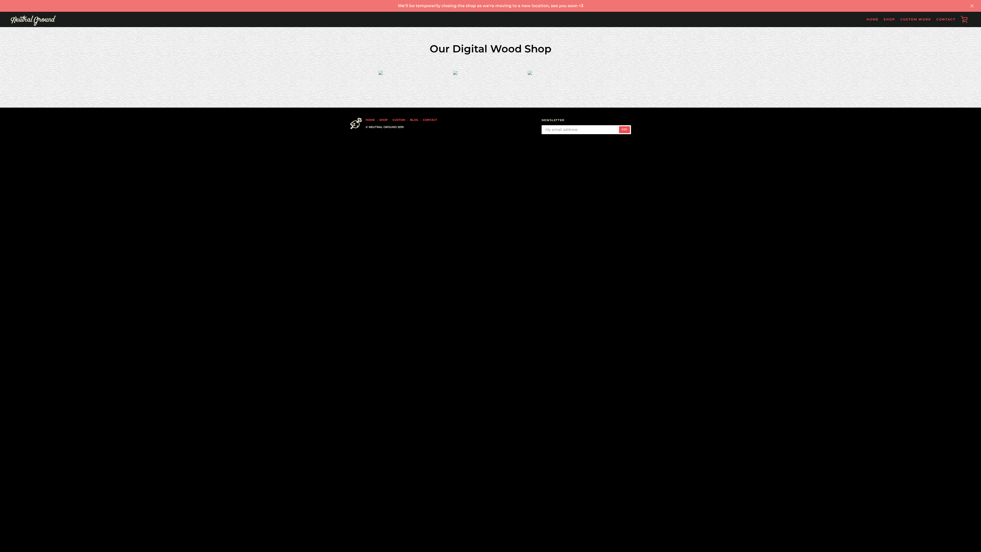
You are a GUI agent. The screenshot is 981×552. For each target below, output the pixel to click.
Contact (945, 19)
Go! (624, 129)
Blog (414, 120)
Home (873, 19)
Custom (398, 120)
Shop (383, 120)
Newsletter (553, 120)
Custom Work (915, 19)
